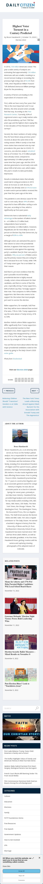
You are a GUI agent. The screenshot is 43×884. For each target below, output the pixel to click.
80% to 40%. (18, 235)
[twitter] (19, 380)
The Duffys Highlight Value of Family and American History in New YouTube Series (20, 760)
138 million (15, 67)
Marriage (7, 851)
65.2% (28, 81)
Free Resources (10, 823)
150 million (32, 72)
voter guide (8, 353)
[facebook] (16, 380)
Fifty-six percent (18, 255)
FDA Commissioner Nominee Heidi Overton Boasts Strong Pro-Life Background (20, 782)
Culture (7, 796)
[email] (29, 380)
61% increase (31, 187)
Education (8, 802)
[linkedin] (25, 380)
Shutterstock (17, 359)
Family (6, 812)
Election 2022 (21, 40)
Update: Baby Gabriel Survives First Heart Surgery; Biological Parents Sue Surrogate (20, 767)
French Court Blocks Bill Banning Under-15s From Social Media (20, 774)
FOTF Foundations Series (13, 818)
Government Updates (12, 834)
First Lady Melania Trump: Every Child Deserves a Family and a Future (18, 752)
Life (5, 845)
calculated (31, 151)
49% (25, 201)
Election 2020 (22, 369)
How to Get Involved (12, 840)
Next (34, 391)
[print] (32, 380)
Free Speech (8, 829)
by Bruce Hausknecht (12, 37)
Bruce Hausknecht (21, 446)
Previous (10, 391)
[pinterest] (22, 380)
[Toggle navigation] (38, 39)
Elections (7, 807)
